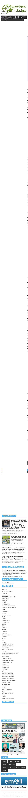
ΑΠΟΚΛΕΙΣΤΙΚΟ (6, 595)
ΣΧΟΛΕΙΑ (4, 686)
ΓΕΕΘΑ (4, 609)
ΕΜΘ (3, 626)
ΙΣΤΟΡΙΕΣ (4, 633)
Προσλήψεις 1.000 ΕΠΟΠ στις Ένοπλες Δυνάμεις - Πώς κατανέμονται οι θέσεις (12, 557)
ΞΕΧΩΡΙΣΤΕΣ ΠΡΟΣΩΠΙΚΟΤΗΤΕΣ (10, 653)
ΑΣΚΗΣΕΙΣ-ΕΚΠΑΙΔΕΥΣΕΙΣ (8, 606)
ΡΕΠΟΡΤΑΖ (5, 669)
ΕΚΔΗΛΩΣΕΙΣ (5, 622)
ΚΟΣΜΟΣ (4, 636)
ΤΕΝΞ (3, 691)
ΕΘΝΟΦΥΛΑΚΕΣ (6, 620)
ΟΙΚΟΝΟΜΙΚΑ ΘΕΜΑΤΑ (7, 655)
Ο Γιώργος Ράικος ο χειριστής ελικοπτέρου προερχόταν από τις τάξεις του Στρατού (13, 548)
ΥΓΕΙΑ (3, 695)
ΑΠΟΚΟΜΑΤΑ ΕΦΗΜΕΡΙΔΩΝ (9, 596)
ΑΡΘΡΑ (4, 602)
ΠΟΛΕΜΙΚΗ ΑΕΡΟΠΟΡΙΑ (8, 660)
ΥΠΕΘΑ (4, 696)
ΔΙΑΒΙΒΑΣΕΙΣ (5, 611)
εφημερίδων (17, 754)
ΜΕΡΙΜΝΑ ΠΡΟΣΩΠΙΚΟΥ (8, 646)
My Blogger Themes (21, 796)
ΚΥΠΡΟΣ (4, 638)
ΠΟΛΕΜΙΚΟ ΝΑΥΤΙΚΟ (7, 662)
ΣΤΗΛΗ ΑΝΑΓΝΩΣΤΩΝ (7, 673)
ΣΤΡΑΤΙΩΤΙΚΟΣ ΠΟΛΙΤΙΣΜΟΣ (9, 680)
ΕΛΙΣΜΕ (4, 624)
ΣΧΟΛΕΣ (4, 687)
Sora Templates (11, 796)
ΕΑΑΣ (3, 616)
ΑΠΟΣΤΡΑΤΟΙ (5, 598)
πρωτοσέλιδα (10, 754)
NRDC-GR (4, 589)
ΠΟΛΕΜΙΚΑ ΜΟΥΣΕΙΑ (7, 658)
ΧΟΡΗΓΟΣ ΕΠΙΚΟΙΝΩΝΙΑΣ (8, 698)
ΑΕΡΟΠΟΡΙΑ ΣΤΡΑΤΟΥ (7, 591)
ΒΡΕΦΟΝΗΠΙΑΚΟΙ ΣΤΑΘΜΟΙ (9, 607)
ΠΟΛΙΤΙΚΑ (4, 664)
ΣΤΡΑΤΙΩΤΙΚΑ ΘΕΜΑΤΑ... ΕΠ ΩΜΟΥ (17, 793)
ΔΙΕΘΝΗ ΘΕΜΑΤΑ (6, 615)
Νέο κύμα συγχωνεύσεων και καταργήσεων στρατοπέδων (18, 536)
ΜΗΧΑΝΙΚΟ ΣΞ (5, 647)
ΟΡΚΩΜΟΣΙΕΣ (5, 657)
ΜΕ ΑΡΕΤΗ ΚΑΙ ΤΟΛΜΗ (7, 644)
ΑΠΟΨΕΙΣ (4, 600)
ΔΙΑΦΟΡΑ (4, 613)
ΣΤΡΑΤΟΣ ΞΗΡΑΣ (6, 682)
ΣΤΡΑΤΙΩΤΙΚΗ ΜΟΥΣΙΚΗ (8, 678)
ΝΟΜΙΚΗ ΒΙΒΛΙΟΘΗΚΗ (7, 649)
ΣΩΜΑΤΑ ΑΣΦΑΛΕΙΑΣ (7, 689)
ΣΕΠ (3, 671)
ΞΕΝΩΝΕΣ (4, 651)
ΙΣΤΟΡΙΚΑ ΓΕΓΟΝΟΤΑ (7, 635)
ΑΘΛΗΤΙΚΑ (4, 593)
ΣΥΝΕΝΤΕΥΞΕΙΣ (6, 684)
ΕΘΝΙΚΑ (4, 618)
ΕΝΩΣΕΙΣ (4, 627)
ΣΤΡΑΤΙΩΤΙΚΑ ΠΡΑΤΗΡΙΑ (8, 677)
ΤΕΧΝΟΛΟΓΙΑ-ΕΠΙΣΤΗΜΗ (8, 693)
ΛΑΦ (3, 640)
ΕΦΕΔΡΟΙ (4, 631)
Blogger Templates (14, 794)
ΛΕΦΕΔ (4, 642)
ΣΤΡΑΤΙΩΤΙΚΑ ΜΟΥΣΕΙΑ (8, 675)
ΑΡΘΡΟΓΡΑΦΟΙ (6, 604)
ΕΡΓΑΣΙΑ (4, 629)
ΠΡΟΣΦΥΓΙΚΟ (5, 667)
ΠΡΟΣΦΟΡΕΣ (5, 666)
